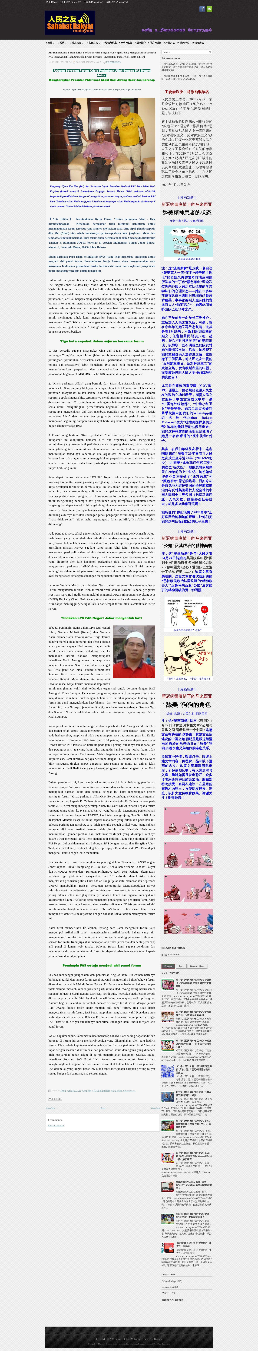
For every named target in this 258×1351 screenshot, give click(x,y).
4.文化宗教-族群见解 (101, 1091)
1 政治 (50, 42)
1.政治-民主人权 (74, 1091)
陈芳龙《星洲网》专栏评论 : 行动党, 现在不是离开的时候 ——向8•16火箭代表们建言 (194, 1156)
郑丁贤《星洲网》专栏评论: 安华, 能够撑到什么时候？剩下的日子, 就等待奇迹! (193, 1124)
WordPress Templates (161, 1344)
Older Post (155, 1108)
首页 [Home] (52, 2)
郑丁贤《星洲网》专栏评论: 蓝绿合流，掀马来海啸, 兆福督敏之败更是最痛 (193, 982)
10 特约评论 (183, 42)
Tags (181, 966)
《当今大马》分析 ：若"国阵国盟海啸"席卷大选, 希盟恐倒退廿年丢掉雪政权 (194, 1069)
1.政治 (63, 1091)
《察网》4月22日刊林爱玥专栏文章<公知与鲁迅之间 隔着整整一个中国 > (186, 725)
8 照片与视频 (154, 42)
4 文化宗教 (93, 42)
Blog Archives (197, 966)
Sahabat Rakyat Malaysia (127, 1339)
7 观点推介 (140, 42)
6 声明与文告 (125, 42)
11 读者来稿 (198, 42)
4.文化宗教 (86, 1091)
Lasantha (125, 1344)
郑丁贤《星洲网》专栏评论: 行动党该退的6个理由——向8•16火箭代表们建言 (193, 1043)
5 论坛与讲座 (110, 42)
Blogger (158, 1339)
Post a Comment (56, 1125)
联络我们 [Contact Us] (117, 2)
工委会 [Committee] (93, 2)
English (165, 1292)
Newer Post (50, 1108)
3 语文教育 (76, 42)
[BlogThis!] (53, 1099)
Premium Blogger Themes (141, 1344)
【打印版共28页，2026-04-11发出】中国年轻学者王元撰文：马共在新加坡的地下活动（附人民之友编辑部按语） (186, 66)
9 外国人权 (169, 42)
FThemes (100, 1344)
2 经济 (62, 42)
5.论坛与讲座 (116, 1091)
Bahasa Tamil (168, 1287)
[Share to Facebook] (60, 1099)
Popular (168, 966)
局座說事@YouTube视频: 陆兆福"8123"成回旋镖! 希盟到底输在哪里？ (194, 1185)
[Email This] (50, 1099)
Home (103, 1108)
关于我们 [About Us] (71, 2)
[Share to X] (56, 1099)
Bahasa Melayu (129, 1091)
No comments (113, 62)
